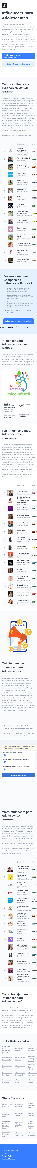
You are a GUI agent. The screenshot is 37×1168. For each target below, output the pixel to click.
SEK (27, 790)
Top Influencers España (6, 1115)
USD (16, 790)
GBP (10, 790)
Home (4, 1153)
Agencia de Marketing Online (19, 1125)
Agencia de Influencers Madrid (31, 1106)
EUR (5, 790)
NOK (21, 790)
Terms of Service (8, 1159)
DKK (32, 790)
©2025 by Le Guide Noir (11, 1151)
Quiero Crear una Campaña (18, 64)
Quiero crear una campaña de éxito (18, 321)
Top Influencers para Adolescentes (12, 56)
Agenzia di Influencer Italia (6, 1134)
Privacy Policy (7, 1156)
